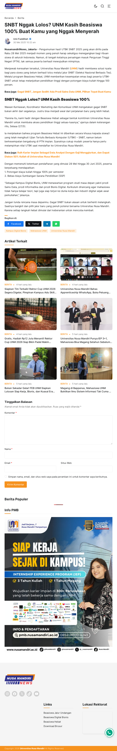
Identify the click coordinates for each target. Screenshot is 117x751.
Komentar (11, 412)
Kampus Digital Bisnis (16, 231)
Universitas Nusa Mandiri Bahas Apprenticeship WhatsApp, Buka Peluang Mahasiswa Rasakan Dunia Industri (84, 290)
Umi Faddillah (20, 39)
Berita (8, 285)
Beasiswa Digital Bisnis (56, 717)
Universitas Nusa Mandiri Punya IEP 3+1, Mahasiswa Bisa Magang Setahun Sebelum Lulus (85, 340)
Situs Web (66, 462)
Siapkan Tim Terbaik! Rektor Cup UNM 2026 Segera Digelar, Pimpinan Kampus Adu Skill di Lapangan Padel (30, 290)
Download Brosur (53, 726)
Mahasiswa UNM (39, 231)
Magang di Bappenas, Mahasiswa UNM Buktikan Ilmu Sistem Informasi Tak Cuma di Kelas (85, 390)
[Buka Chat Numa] (109, 732)
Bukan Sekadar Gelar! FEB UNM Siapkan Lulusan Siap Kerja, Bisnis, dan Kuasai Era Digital (29, 390)
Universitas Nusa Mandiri (63, 231)
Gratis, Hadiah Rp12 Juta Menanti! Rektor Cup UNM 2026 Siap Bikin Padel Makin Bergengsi (28, 340)
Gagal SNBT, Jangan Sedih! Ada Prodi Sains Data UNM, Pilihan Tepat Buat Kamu (64, 91)
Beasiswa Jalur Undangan (57, 712)
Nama (8, 449)
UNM (74, 68)
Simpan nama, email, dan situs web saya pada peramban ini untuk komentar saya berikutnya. (57, 476)
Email (8, 462)
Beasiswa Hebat (52, 721)
